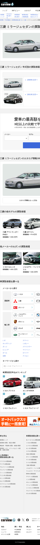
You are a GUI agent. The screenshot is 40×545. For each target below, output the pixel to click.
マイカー (29, 529)
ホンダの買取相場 (31, 448)
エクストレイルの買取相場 (7, 484)
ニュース (3, 532)
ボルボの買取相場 (31, 493)
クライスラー (27, 346)
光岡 (4, 356)
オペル (5, 353)
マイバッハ (26, 350)
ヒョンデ (6, 350)
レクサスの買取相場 (32, 445)
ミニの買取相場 (30, 479)
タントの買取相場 (5, 478)
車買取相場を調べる (9, 15)
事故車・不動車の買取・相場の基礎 (10, 445)
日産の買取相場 (30, 454)
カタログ (27, 10)
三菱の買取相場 (30, 465)
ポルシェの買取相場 (32, 482)
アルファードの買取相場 (7, 467)
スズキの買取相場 (31, 451)
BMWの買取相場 (31, 473)
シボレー (26, 343)
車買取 (16, 534)
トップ (4, 10)
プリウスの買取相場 (6, 461)
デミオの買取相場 (5, 487)
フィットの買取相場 (6, 472)
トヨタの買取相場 (31, 443)
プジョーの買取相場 (32, 485)
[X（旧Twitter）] (23, 520)
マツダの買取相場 (31, 459)
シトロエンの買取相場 (32, 488)
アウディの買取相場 (32, 476)
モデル (31, 134)
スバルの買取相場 (31, 462)
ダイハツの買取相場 (32, 457)
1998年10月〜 (32, 80)
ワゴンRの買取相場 (5, 475)
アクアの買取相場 (5, 464)
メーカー (7, 134)
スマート (26, 340)
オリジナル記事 (5, 534)
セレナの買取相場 (5, 481)
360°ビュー (16, 10)
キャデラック (7, 343)
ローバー (26, 353)
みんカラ (29, 532)
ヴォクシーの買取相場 (6, 470)
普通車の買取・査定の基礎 (7, 443)
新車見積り (18, 532)
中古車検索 (18, 529)
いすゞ (5, 340)
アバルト (26, 356)
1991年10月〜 (32, 94)
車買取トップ (4, 440)
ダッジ (5, 346)
